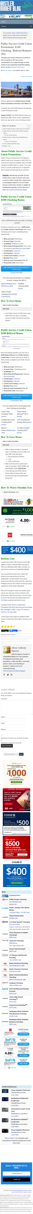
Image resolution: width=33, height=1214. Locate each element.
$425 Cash (12, 993)
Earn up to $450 (14, 924)
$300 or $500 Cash (15, 985)
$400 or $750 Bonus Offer (17, 979)
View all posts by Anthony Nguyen (14, 671)
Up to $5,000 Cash (15, 902)
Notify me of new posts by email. (11, 743)
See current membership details (16, 190)
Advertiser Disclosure (17, 67)
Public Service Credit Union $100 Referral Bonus (15, 138)
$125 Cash (12, 1002)
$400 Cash (12, 951)
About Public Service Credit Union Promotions (16, 129)
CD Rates (4, 600)
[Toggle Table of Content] (28, 126)
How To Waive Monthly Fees (11, 143)
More (20, 630)
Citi (8, 612)
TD (22, 609)
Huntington (7, 609)
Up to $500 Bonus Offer (17, 966)
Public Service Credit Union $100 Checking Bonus (15, 132)
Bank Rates (23, 598)
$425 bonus (27, 422)
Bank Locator (18, 243)
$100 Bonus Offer (15, 971)
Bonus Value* (9, 1138)
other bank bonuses (18, 607)
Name (3, 717)
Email (3, 723)
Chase (18, 609)
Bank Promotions (11, 634)
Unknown (22, 255)
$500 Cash (12, 937)
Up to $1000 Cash (15, 960)
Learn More (15, 1095)
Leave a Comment (26, 76)
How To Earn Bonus (11, 135)
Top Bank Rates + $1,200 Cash (19, 912)
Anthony (17, 666)
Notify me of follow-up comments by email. (14, 738)
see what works (25, 248)
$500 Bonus (13, 943)
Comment (4, 699)
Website (3, 729)
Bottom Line (6, 146)
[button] (16, 305)
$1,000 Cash (13, 1016)
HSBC (13, 609)
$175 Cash (12, 1007)
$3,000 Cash (13, 918)
